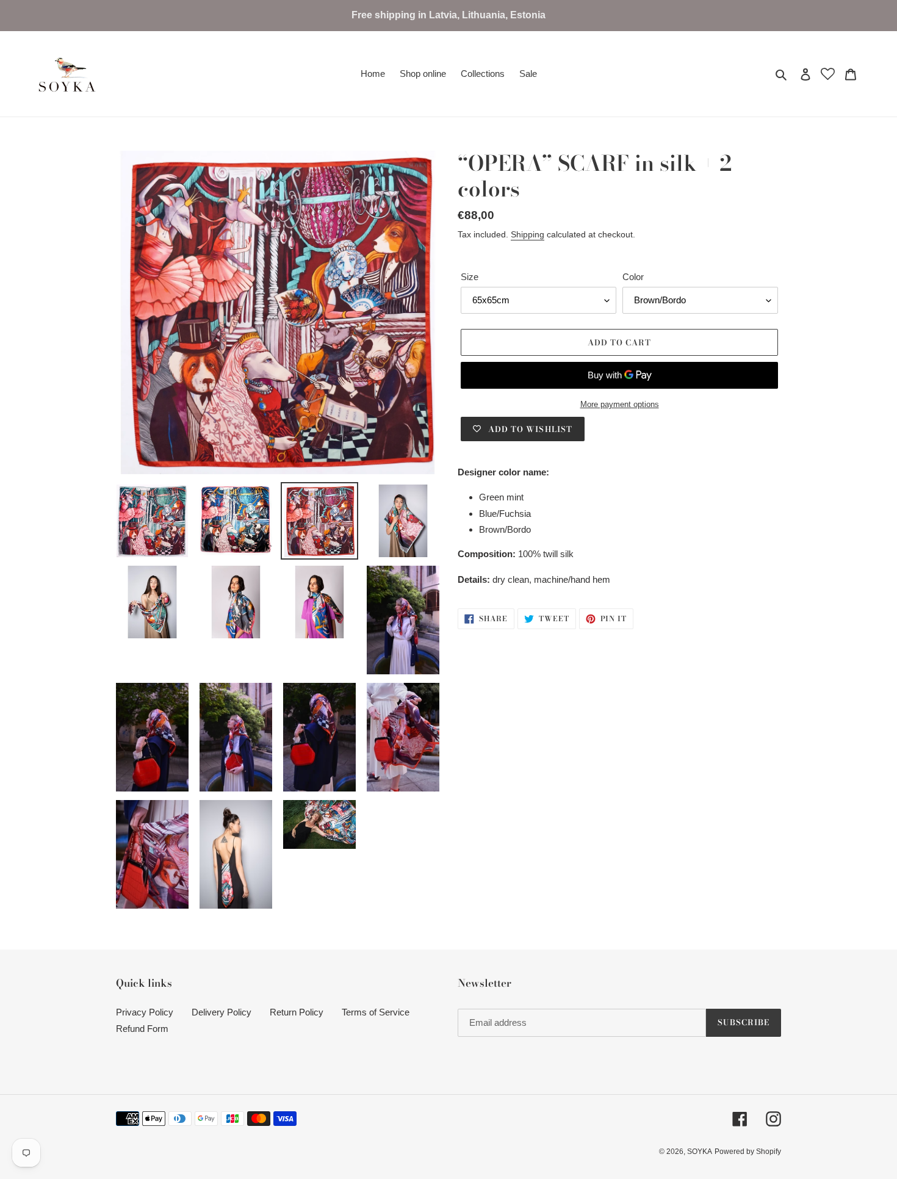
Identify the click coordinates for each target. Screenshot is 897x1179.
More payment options (619, 404)
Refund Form (142, 1028)
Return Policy (296, 1012)
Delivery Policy (221, 1012)
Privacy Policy (144, 1012)
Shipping (527, 234)
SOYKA (699, 1151)
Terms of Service (375, 1012)
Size (469, 277)
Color (633, 277)
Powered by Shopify (748, 1151)
